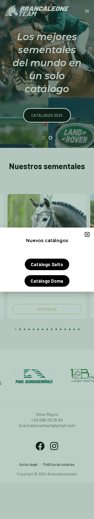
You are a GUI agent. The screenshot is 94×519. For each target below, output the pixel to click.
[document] (47, 259)
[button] (87, 234)
